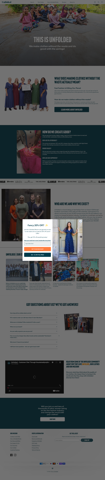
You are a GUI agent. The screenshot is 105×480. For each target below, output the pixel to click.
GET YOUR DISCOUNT (38, 249)
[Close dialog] (80, 221)
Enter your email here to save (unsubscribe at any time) (37, 240)
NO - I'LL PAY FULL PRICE (37, 255)
